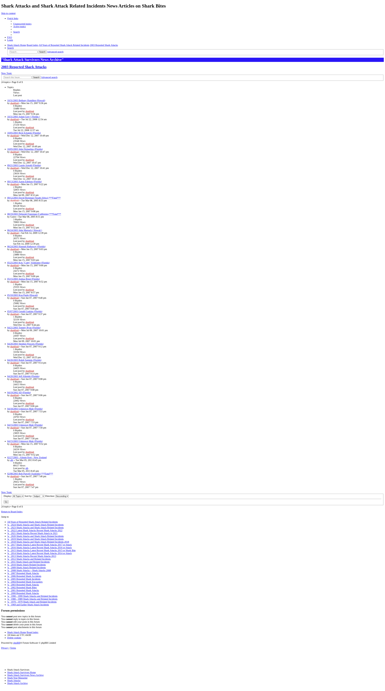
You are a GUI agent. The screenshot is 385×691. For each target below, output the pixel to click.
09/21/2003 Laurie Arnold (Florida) (24, 165)
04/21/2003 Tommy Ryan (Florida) (23, 327)
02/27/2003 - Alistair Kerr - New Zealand (27, 457)
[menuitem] (22, 24)
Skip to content (8, 13)
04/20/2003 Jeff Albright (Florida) (23, 376)
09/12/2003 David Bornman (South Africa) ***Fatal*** (34, 198)
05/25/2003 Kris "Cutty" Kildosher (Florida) (28, 262)
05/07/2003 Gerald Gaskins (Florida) (24, 311)
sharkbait (14, 103)
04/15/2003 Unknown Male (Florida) (25, 425)
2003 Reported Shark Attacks (23, 67)
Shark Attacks (13, 680)
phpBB (16, 643)
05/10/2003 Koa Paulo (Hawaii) (22, 295)
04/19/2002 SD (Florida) (19, 392)
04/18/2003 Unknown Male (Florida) (25, 408)
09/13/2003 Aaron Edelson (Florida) (24, 181)
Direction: (50, 496)
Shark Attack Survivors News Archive (25, 675)
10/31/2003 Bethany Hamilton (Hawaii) (26, 100)
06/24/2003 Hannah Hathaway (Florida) (26, 246)
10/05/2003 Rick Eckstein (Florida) (24, 133)
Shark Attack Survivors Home (21, 672)
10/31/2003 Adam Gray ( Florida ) (23, 116)
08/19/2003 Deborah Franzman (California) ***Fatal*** (34, 214)
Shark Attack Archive (17, 683)
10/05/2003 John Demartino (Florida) (25, 149)
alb (11, 460)
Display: (8, 496)
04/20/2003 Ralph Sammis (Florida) (24, 360)
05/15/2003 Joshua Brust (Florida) (23, 279)
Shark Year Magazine (17, 678)
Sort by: (29, 496)
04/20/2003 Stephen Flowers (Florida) (25, 344)
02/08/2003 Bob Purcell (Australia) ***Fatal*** (30, 473)
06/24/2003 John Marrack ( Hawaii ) (24, 230)
